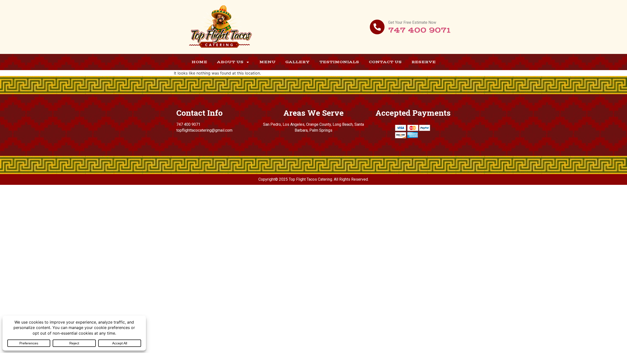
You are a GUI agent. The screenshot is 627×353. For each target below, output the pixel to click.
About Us (230, 62)
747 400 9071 (419, 30)
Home (199, 62)
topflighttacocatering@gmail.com (204, 130)
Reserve (423, 62)
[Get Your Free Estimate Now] (377, 27)
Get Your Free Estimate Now (412, 22)
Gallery (297, 62)
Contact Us (385, 62)
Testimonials (339, 62)
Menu (267, 62)
